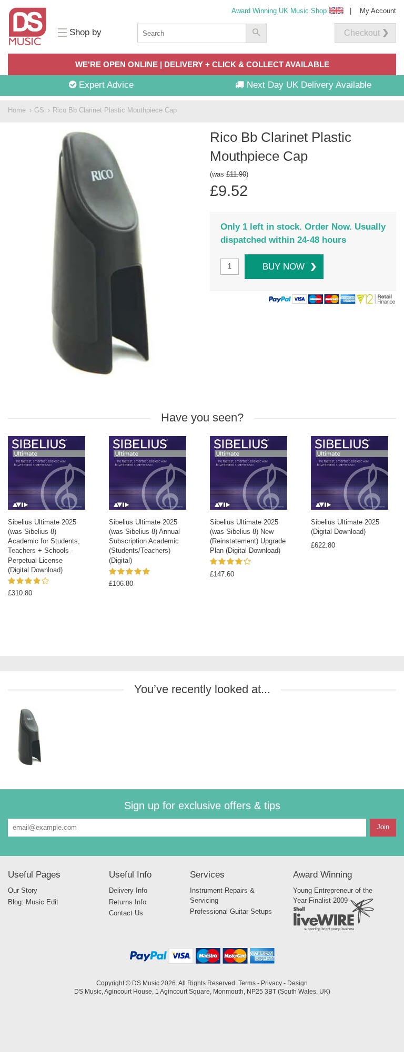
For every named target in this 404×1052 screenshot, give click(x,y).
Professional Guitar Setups (231, 911)
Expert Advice (105, 85)
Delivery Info (128, 890)
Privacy (271, 982)
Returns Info (127, 902)
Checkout (362, 32)
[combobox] (191, 33)
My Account (378, 11)
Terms (247, 982)
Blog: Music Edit (33, 902)
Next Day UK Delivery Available (307, 85)
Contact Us (126, 913)
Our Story (22, 890)
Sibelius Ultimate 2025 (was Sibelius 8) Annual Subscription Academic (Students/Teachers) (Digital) (144, 541)
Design (297, 982)
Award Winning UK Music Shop (279, 11)
